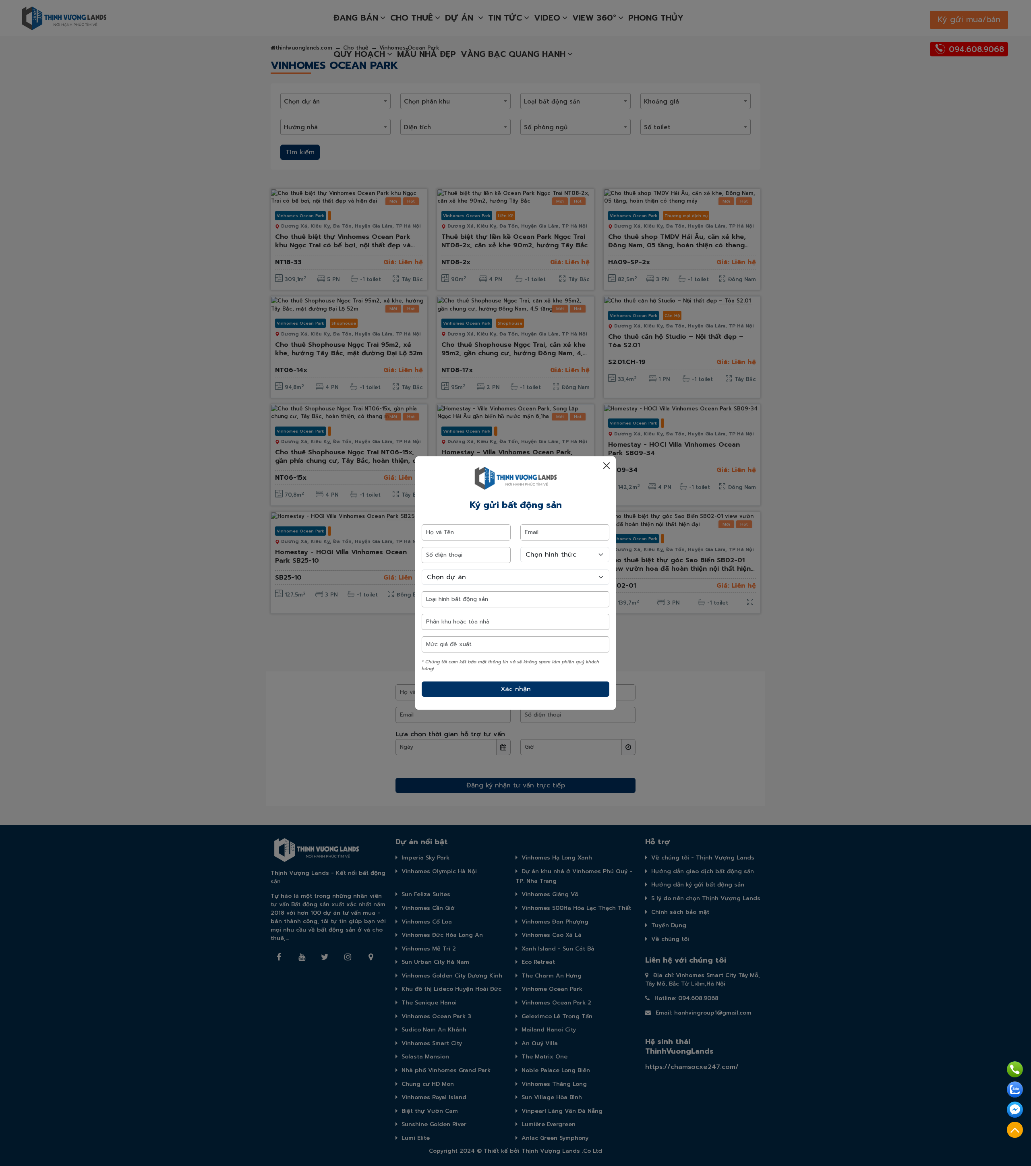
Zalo (1015, 1089)
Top (1015, 1130)
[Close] (606, 465)
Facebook (1015, 1110)
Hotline (1015, 1069)
